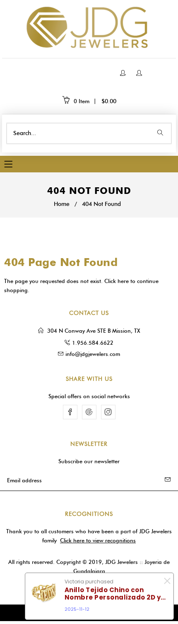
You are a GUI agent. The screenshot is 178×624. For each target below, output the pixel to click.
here (123, 281)
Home (62, 204)
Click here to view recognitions (98, 540)
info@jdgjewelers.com (92, 354)
